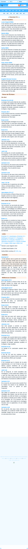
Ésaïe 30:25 (4, 120)
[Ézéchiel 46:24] (2, 248)
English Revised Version (8, 79)
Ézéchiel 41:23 (5, 346)
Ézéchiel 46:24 (5, 353)
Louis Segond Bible (7, 22)
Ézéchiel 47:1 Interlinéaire (8, 236)
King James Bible (6, 62)
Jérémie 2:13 (5, 139)
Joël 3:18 (4, 151)
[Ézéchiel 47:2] (26, 248)
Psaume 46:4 (5, 112)
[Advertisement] (14, 427)
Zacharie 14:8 (5, 172)
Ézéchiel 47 (4, 257)
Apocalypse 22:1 (6, 280)
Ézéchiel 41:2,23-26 (7, 100)
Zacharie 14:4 (5, 391)
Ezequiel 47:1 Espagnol (15, 238)
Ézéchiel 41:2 (5, 335)
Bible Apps (13, 243)
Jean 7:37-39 (5, 182)
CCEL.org (18, 251)
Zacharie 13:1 (5, 163)
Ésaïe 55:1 (4, 130)
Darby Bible (5, 48)
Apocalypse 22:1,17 (7, 192)
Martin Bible (5, 33)
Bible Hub (19, 243)
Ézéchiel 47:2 (5, 360)
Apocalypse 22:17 (6, 288)
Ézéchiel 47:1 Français (8, 239)
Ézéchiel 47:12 (5, 203)
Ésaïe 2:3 (4, 218)
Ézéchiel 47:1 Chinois (14, 241)
